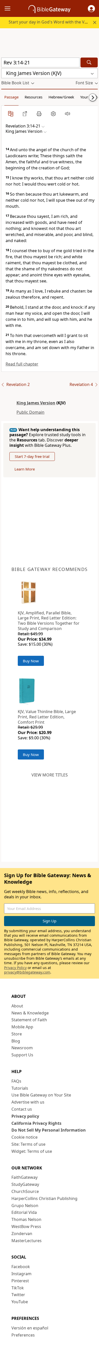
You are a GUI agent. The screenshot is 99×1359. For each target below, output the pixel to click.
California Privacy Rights (36, 1123)
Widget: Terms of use (31, 1151)
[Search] (89, 62)
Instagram (21, 1273)
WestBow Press (26, 1226)
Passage (11, 96)
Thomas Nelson (26, 1219)
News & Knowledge (30, 1013)
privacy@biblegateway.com (27, 972)
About (17, 1006)
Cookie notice (24, 1137)
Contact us (21, 1109)
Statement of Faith (29, 1020)
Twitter (18, 1294)
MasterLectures (26, 1240)
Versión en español (29, 1328)
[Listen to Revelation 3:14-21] (67, 114)
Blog (15, 1041)
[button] (91, 8)
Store (16, 1034)
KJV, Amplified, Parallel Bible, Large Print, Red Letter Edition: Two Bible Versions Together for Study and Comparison (48, 620)
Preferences (23, 1335)
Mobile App (22, 1027)
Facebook (20, 1266)
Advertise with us (27, 1102)
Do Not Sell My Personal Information (48, 1130)
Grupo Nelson (24, 1205)
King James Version (35, 403)
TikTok (17, 1288)
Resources (33, 96)
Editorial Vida (24, 1212)
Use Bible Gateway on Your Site (41, 1095)
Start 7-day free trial (32, 456)
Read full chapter (22, 364)
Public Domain (30, 412)
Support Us (22, 1055)
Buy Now (31, 660)
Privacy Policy (15, 967)
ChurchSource (25, 1191)
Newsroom (22, 1048)
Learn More (24, 469)
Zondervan (21, 1233)
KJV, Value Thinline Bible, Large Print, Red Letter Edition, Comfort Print (47, 717)
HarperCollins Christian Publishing (44, 1198)
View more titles (49, 775)
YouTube (19, 1301)
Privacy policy (25, 1116)
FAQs (16, 1081)
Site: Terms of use (28, 1144)
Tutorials (19, 1088)
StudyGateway (25, 1184)
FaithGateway (24, 1177)
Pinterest (20, 1281)
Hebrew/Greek (61, 96)
